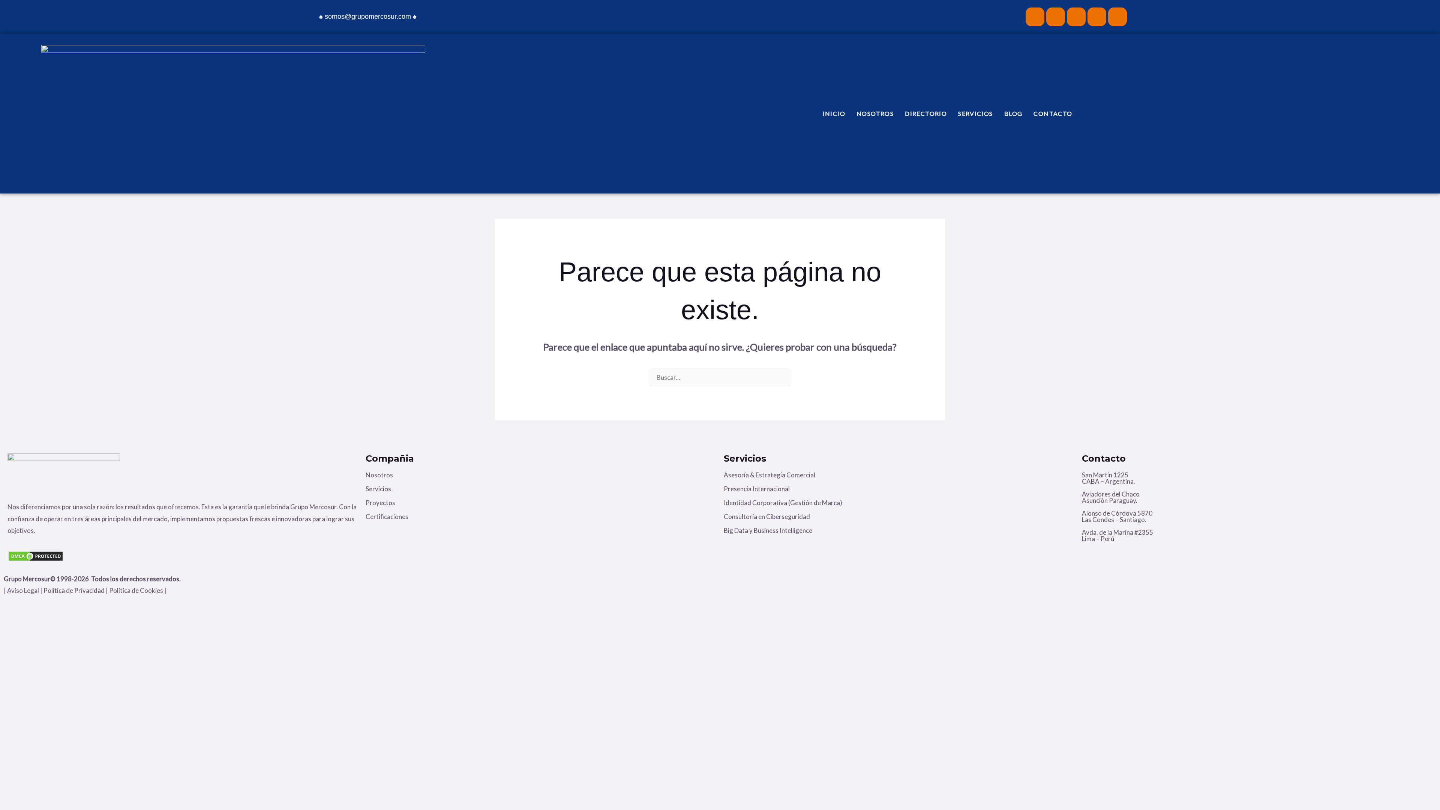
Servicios (975, 113)
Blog (1013, 113)
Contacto (1053, 113)
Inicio (834, 113)
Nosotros (875, 113)
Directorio (926, 113)
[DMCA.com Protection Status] (183, 556)
